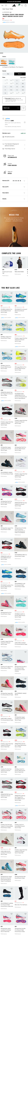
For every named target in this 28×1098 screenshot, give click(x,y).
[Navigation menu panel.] (2, 5)
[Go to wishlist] (6, 5)
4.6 (6, 12)
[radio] (5, 80)
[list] (14, 268)
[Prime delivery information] (25, 123)
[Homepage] (14, 6)
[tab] (8, 73)
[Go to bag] (25, 5)
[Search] (22, 5)
